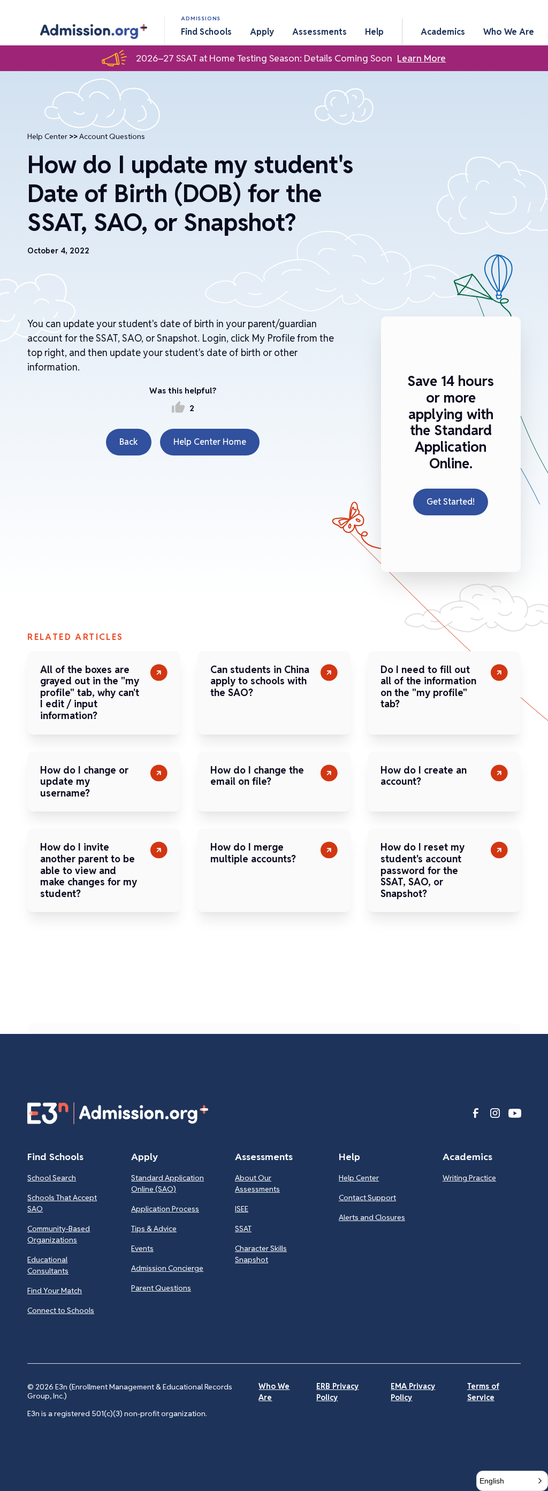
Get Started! (451, 501)
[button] (93, 31)
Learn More (421, 58)
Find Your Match (54, 1290)
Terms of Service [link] (483, 1391)
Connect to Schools (60, 1310)
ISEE (241, 1209)
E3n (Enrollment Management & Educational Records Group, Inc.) (129, 1391)
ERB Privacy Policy (337, 1391)
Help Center (47, 136)
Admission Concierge (167, 1268)
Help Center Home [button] (209, 441)
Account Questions (112, 136)
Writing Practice (469, 1178)
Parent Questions (161, 1288)
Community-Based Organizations (58, 1234)
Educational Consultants (47, 1265)
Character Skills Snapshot (261, 1253)
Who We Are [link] (274, 1391)
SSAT (243, 1228)
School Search (51, 1178)
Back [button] (128, 441)
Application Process (165, 1209)
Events (142, 1248)
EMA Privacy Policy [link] (413, 1391)
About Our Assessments (257, 1183)
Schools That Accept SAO (62, 1203)
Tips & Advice (154, 1228)
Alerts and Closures (372, 1217)
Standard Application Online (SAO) (167, 1183)
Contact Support (367, 1197)
